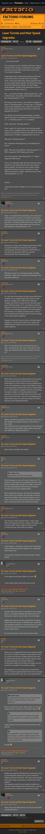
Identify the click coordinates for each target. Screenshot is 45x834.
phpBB (16, 830)
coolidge (3, 435)
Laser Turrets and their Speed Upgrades (21, 35)
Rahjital (3, 259)
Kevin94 (3, 638)
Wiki (26, 3)
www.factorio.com (8, 20)
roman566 (4, 232)
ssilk (7, 562)
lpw (2, 457)
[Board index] (19, 10)
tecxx (2, 507)
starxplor (3, 598)
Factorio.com (7, 3)
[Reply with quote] (38, 49)
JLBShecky (4, 282)
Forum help (22, 591)
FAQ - (13, 591)
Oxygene (3, 406)
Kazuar (3, 47)
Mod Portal (35, 3)
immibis (3, 532)
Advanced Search (18, 589)
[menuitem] (9, 23)
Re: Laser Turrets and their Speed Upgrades (18, 210)
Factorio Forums (18, 17)
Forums (19, 3)
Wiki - (17, 591)
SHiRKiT (8, 202)
